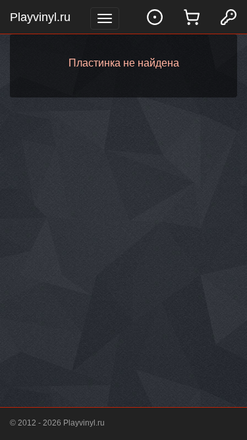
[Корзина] (191, 17)
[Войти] (228, 17)
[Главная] (154, 17)
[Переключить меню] (104, 18)
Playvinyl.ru (40, 17)
